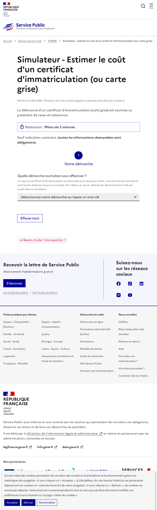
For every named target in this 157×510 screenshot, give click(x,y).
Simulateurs (87, 341)
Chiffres (123, 322)
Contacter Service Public (133, 376)
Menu (151, 8)
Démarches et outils (30, 41)
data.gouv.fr (70, 447)
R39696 (52, 41)
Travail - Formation (14, 349)
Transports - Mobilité (15, 363)
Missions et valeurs (129, 341)
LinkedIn (141, 284)
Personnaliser (47, 502)
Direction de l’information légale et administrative (63, 433)
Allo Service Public (91, 363)
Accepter (12, 502)
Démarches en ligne (91, 322)
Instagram (118, 295)
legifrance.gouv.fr (15, 447)
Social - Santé (11, 341)
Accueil (7, 41)
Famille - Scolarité (13, 334)
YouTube (130, 295)
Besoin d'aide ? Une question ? (44, 240)
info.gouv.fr (45, 447)
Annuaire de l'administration (96, 371)
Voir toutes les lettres (44, 292)
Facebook (118, 284)
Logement (9, 356)
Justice (45, 334)
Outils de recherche (91, 356)
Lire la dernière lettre (15, 292)
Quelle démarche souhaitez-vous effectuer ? (78, 182)
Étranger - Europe (52, 341)
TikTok (130, 284)
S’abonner (14, 283)
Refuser (28, 502)
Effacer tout (29, 218)
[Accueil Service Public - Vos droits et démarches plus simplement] (30, 30)
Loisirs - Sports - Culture (56, 349)
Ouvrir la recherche (143, 6)
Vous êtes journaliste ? (132, 368)
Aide (121, 349)
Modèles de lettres (91, 349)
